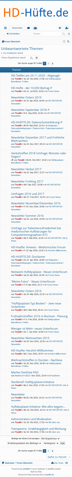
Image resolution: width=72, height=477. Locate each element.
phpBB (26, 469)
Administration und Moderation (31, 419)
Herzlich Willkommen (57, 250)
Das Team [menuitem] (58, 463)
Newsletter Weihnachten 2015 (30, 338)
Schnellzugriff (6, 28)
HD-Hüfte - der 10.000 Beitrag (30, 88)
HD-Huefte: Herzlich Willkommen (32, 350)
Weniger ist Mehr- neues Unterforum (34, 328)
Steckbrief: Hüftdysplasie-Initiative (32, 382)
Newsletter (18, 394)
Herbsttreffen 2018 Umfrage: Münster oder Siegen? (38, 154)
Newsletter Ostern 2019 (26, 97)
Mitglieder (36, 28)
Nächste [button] (52, 63)
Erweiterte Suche (68, 34)
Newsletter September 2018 (29, 110)
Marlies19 (19, 375)
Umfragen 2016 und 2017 (27, 194)
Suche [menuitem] (69, 42)
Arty (40, 472)
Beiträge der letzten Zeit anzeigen (25, 438)
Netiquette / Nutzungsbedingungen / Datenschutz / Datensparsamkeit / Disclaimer (37, 128)
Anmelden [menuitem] (61, 28)
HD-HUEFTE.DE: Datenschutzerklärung (35, 122)
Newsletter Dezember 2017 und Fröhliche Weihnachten (37, 139)
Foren (29, 28)
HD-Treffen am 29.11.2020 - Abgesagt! (35, 75)
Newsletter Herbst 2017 (26, 169)
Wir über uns (54, 422)
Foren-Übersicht (12, 41)
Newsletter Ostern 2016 (26, 291)
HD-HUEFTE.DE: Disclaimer (28, 256)
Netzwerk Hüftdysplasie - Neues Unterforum (39, 272)
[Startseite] (36, 13)
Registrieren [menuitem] (67, 28)
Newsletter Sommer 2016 (27, 215)
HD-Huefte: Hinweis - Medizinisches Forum (38, 247)
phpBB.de (49, 474)
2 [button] (48, 63)
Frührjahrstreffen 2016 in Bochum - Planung (39, 316)
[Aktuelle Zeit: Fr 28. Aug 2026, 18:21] (64, 41)
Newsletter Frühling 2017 (27, 181)
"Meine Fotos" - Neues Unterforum (33, 281)
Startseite (17, 27)
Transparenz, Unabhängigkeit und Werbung (38, 428)
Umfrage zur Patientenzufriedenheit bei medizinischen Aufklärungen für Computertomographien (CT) (36, 231)
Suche (63, 34)
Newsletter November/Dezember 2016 (36, 203)
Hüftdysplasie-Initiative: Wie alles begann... (38, 406)
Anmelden (14, 33)
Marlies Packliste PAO (25, 372)
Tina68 (18, 79)
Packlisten (55, 375)
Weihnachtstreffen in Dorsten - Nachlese (36, 360)
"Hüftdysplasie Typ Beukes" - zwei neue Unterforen (36, 305)
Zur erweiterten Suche (13, 53)
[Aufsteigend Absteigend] (51, 443)
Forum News (53, 91)
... (3, 33)
